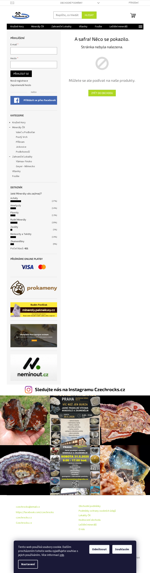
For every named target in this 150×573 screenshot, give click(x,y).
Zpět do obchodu (102, 92)
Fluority (14, 212)
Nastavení (28, 564)
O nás (82, 529)
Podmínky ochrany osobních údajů (97, 511)
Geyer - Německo (25, 166)
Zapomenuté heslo (20, 85)
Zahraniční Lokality (22, 157)
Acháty (14, 198)
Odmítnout (99, 549)
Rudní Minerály (18, 220)
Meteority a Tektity (20, 234)
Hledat (89, 15)
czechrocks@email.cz (28, 507)
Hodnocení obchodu (90, 520)
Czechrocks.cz (24, 523)
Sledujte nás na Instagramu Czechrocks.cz (80, 389)
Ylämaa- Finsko (24, 161)
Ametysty (15, 205)
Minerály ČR (18, 127)
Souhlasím (122, 549)
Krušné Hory (19, 122)
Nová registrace (19, 81)
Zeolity (14, 227)
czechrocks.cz (24, 517)
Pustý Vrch (21, 137)
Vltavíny (16, 171)
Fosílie (15, 176)
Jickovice (21, 147)
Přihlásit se (21, 73)
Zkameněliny (17, 241)
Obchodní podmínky (71, 3)
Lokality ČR (85, 515)
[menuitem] (17, 26)
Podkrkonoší (23, 152)
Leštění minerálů (88, 525)
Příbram (20, 142)
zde (62, 555)
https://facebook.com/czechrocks (35, 512)
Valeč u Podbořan (25, 132)
